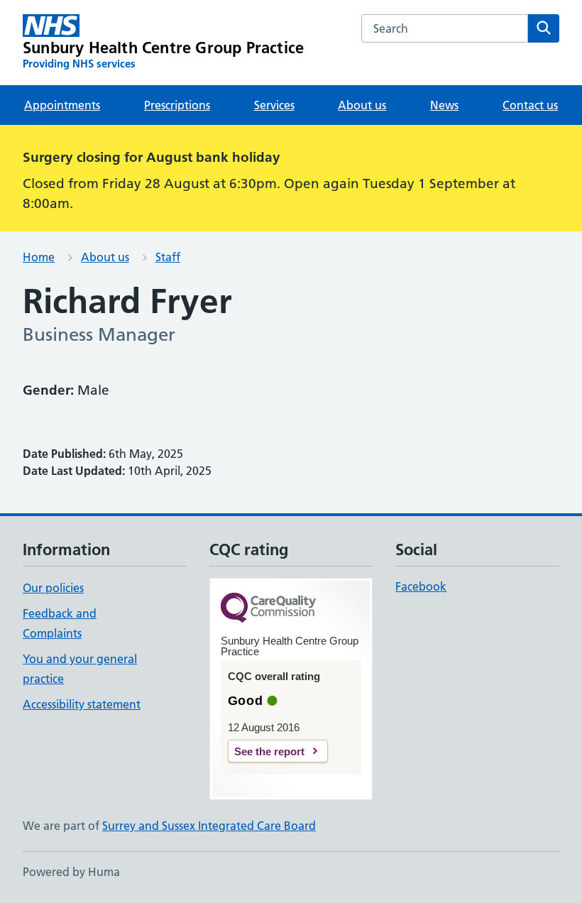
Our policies (53, 588)
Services (274, 105)
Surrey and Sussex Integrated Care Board (209, 826)
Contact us (530, 105)
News (444, 105)
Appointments (62, 105)
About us (362, 105)
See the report (269, 751)
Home (39, 257)
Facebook (420, 586)
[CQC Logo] (268, 609)
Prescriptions (177, 105)
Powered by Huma (71, 872)
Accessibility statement (82, 704)
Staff (167, 257)
